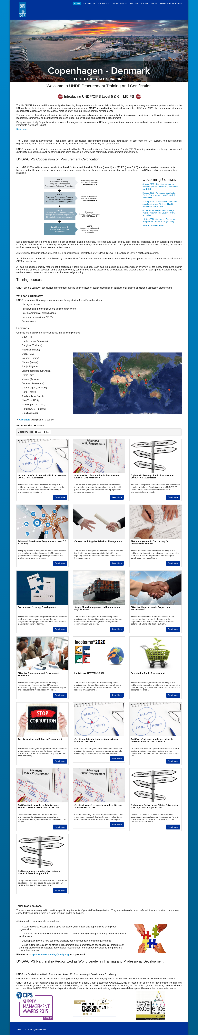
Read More (60, 497)
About (144, 3)
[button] (23, 51)
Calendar (103, 3)
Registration (119, 3)
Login (154, 3)
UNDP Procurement (171, 3)
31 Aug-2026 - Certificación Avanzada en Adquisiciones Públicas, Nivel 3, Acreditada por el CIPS (159, 204)
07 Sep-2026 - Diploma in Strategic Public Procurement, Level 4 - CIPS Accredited (158, 212)
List (39, 432)
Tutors (134, 3)
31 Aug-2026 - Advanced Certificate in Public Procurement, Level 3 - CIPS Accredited (159, 195)
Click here (25, 419)
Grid (47, 432)
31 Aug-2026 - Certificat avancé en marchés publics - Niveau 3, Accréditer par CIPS (160, 186)
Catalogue (89, 3)
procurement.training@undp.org (51, 954)
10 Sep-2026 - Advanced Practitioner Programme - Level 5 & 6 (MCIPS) (159, 220)
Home (77, 3)
